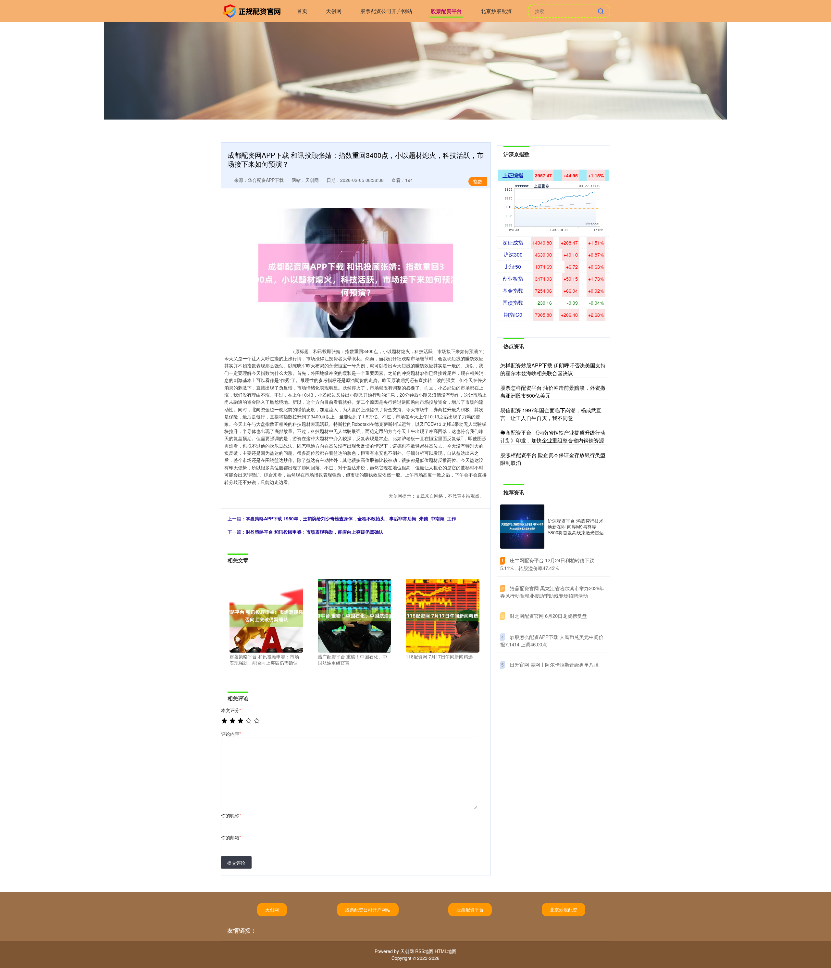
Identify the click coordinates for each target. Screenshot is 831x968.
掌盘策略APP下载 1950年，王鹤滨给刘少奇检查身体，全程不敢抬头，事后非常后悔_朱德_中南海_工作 (351, 518)
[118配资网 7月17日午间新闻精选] (442, 615)
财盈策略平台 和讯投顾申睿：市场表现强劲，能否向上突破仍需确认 (314, 532)
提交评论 (236, 863)
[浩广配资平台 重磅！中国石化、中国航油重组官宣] (354, 615)
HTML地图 (445, 951)
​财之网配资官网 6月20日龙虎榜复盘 (548, 615)
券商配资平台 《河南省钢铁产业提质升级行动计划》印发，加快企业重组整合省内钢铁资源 (552, 436)
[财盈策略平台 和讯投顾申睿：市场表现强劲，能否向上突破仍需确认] (266, 615)
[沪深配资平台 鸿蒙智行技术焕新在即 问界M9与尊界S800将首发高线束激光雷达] (522, 526)
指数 (477, 181)
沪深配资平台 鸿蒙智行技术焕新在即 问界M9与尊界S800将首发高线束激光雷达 (576, 526)
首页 (302, 11)
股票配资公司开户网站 (386, 11)
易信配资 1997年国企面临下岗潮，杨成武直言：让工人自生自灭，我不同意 (551, 414)
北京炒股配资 (496, 11)
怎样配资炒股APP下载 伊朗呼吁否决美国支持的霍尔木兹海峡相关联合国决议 (553, 369)
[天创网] (252, 10)
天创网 (333, 11)
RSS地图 (424, 951)
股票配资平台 (446, 11)
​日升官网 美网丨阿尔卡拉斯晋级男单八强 (554, 664)
